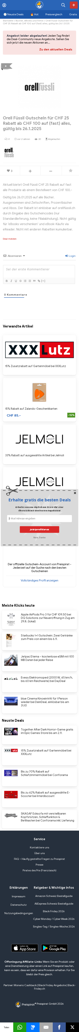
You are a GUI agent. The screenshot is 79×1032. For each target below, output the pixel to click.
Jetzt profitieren (39, 529)
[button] (39, 500)
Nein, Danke (39, 537)
